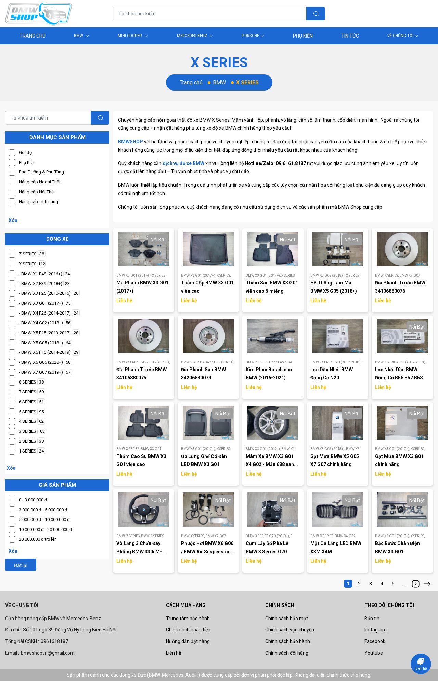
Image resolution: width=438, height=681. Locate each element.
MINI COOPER (130, 35)
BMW (79, 35)
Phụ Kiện (303, 36)
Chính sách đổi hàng (286, 653)
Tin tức (350, 36)
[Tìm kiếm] (315, 13)
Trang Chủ (33, 36)
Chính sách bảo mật (286, 618)
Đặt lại (20, 565)
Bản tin (371, 618)
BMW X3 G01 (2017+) (134, 275)
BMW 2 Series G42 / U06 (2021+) (143, 362)
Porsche (250, 35)
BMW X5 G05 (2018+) (328, 275)
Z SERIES (133, 536)
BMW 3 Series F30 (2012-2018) (400, 362)
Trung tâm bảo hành (188, 618)
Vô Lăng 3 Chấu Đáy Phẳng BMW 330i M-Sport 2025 (139, 551)
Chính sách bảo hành (287, 641)
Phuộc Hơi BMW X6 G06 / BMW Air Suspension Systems (207, 551)
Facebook (374, 641)
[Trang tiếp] (416, 584)
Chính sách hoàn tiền (188, 630)
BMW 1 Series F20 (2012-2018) (336, 362)
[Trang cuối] (427, 584)
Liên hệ (173, 653)
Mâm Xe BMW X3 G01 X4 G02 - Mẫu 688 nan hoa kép (270, 464)
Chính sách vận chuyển (289, 630)
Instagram (375, 630)
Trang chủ (191, 82)
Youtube (373, 653)
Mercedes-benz (192, 35)
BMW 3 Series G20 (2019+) (268, 536)
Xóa (13, 220)
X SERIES (159, 275)
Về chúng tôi (400, 35)
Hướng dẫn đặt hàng (188, 641)
